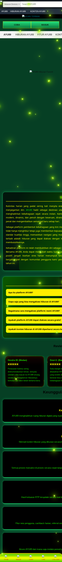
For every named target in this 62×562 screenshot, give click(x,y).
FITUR (6, 559)
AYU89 (4, 11)
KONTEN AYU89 (37, 11)
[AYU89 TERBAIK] (31, 16)
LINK (43, 559)
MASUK (45, 25)
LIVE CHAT (56, 559)
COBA (17, 25)
